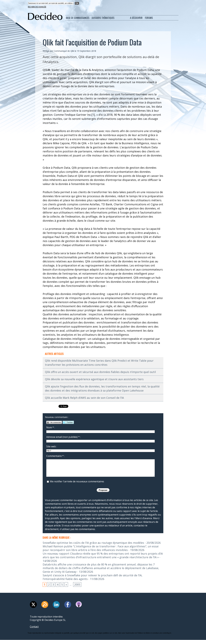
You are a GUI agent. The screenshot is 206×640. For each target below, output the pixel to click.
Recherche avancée (37, 7)
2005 (77, 584)
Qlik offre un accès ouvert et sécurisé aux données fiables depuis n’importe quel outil (100, 372)
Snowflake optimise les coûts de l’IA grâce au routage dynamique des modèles (93, 542)
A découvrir (136, 18)
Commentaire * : (55, 456)
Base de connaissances (77, 18)
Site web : (51, 446)
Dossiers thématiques (103, 18)
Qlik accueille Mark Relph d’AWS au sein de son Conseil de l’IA (84, 398)
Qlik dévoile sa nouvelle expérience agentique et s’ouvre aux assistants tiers (94, 379)
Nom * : (50, 427)
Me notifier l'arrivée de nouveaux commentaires (77, 481)
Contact (34, 626)
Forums (149, 18)
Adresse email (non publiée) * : (63, 437)
